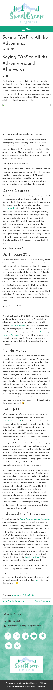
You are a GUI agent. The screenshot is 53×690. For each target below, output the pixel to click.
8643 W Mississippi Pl (12, 421)
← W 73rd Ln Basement (13, 601)
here (37, 580)
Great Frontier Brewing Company (35, 519)
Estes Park (9, 209)
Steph (33, 595)
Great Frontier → (43, 601)
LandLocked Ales (32, 557)
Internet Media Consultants (35, 686)
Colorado (44, 332)
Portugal (14, 335)
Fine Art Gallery (18, 326)
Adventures (16, 595)
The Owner (40, 574)
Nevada (5, 335)
